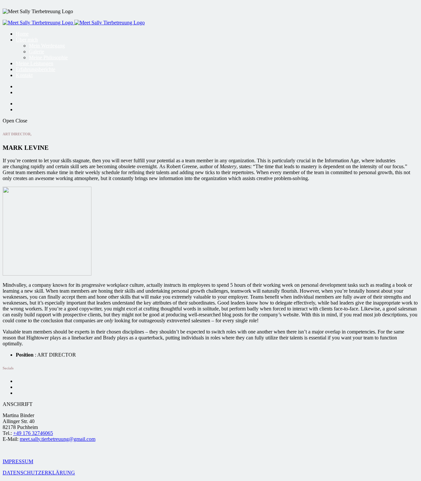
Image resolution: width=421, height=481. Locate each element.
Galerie (36, 51)
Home (22, 34)
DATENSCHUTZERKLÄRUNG (39, 472)
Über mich (27, 39)
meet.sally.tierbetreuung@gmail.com (57, 439)
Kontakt (24, 75)
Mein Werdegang (47, 45)
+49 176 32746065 (33, 433)
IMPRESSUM (18, 461)
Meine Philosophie (48, 57)
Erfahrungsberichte (35, 69)
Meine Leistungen (34, 63)
